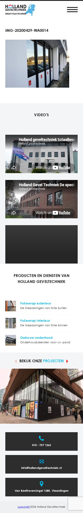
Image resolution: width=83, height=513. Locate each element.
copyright (24, 507)
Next (67, 361)
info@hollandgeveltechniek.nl (41, 468)
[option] (41, 396)
